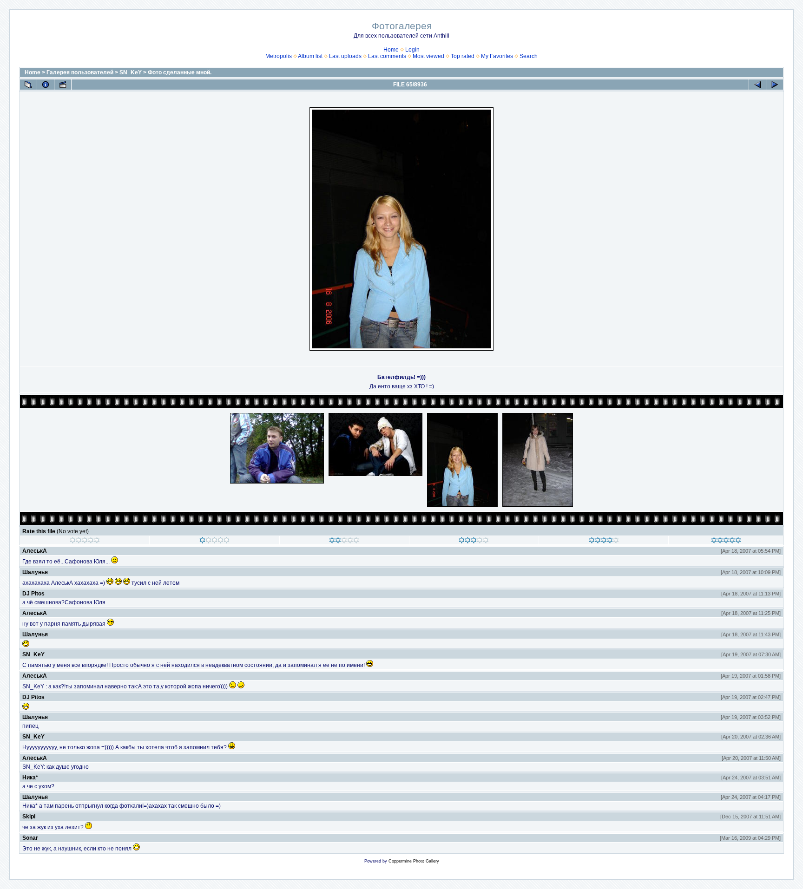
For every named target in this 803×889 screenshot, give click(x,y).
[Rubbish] (85, 541)
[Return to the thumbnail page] (28, 84)
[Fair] (344, 541)
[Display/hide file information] (45, 84)
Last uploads (345, 56)
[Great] (726, 541)
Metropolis (278, 56)
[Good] (474, 541)
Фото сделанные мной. (179, 72)
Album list (310, 56)
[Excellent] (604, 541)
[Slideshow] (62, 84)
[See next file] (774, 84)
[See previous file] (757, 84)
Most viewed (428, 56)
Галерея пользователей (79, 72)
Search (529, 56)
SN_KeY (130, 72)
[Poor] (214, 541)
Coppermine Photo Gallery (413, 861)
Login (412, 49)
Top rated (462, 56)
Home (391, 49)
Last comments (387, 56)
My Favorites (497, 56)
